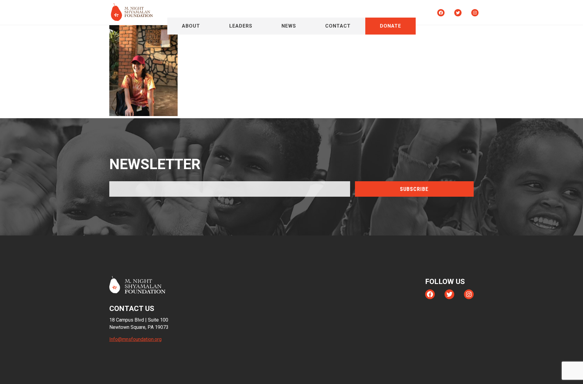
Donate (390, 26)
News (288, 26)
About (191, 26)
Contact (338, 26)
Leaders (240, 26)
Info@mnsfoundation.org (135, 339)
